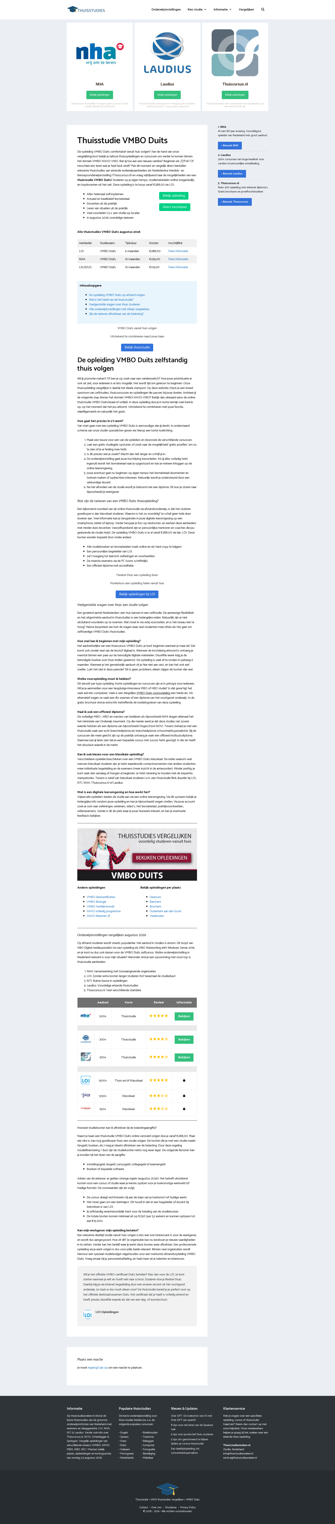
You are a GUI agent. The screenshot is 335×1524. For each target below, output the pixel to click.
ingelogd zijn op (98, 1367)
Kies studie (195, 9)
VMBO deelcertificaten (101, 897)
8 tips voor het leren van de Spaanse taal (192, 1427)
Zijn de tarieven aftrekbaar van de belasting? (116, 314)
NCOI (87, 1436)
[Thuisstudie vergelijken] (86, 9)
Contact (143, 1507)
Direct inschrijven (175, 207)
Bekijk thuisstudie (137, 347)
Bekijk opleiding (174, 196)
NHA (107, 1428)
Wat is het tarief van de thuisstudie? (111, 299)
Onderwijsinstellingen (166, 9)
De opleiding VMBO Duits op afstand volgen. (117, 295)
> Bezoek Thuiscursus (234, 201)
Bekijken (184, 1016)
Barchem (155, 901)
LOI (100, 1428)
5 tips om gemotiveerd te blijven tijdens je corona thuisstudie (189, 1441)
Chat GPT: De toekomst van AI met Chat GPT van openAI (191, 1418)
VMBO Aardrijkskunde (100, 906)
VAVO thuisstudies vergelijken (167, 1499)
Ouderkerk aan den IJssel (165, 911)
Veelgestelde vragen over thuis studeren (114, 304)
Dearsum (155, 897)
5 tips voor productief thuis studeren (192, 1434)
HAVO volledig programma (104, 911)
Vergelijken (246, 9)
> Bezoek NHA (229, 145)
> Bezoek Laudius (232, 173)
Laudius (79, 1432)
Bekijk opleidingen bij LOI (137, 594)
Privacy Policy (188, 1507)
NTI (69, 1432)
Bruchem (155, 906)
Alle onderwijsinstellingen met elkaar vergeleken (119, 309)
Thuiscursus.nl (75, 1436)
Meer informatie (178, 251)
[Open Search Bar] (263, 9)
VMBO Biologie (96, 901)
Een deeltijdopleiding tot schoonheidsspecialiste (185, 1450)
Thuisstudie (141, 1499)
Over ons (156, 1507)
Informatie (221, 9)
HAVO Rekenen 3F (98, 916)
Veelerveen (157, 916)
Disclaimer (171, 1507)
